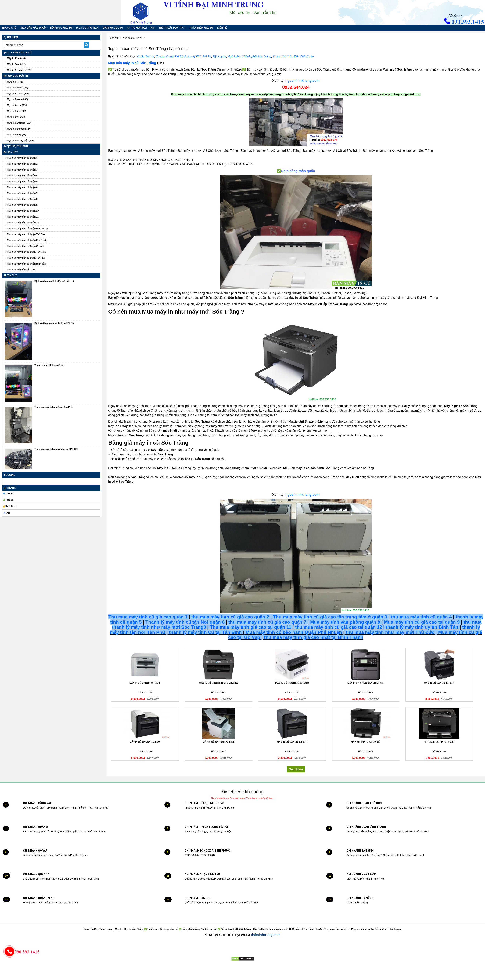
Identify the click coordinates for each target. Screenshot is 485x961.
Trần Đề (292, 56)
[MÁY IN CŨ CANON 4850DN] (292, 723)
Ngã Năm (234, 56)
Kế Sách (181, 56)
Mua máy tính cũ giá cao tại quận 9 (422, 622)
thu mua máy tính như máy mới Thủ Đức (390, 632)
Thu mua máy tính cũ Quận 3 (22, 169)
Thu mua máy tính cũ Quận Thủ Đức (25, 234)
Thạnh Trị (279, 56)
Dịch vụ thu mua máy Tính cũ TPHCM (54, 323)
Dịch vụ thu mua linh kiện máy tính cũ (54, 281)
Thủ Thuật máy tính (172, 27)
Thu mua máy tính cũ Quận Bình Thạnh (27, 228)
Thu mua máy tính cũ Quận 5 (22, 181)
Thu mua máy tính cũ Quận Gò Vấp (25, 246)
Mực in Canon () (17, 87)
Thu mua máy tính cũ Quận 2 (22, 164)
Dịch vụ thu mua (87, 27)
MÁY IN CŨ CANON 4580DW (145, 742)
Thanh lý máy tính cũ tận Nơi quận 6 (185, 622)
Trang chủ (9, 27)
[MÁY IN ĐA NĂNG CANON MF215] (365, 664)
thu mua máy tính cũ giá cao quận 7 (267, 622)
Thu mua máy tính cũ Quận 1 (22, 158)
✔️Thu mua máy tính (140, 27)
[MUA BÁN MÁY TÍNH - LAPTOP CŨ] (144, 12)
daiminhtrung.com (266, 935)
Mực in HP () (14, 81)
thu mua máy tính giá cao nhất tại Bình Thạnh (313, 637)
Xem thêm (296, 769)
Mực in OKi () (15, 117)
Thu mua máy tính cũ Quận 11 (22, 216)
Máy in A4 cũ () (16, 64)
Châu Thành (145, 56)
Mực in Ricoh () (16, 111)
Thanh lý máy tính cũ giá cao (49, 365)
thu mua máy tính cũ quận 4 (421, 616)
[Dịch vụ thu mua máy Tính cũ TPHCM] (18, 341)
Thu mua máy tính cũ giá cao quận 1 (147, 616)
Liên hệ (222, 27)
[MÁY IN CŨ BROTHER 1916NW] (292, 664)
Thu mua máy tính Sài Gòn (20, 269)
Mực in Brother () (17, 93)
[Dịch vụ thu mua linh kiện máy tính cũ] (18, 299)
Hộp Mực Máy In (61, 27)
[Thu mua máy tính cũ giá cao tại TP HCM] (18, 459)
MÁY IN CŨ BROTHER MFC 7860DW (218, 683)
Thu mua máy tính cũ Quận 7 (22, 193)
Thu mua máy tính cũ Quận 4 (22, 175)
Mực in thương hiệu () (20, 140)
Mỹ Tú (207, 56)
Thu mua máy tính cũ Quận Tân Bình (26, 252)
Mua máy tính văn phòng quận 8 (345, 622)
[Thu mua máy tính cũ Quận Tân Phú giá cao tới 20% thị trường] (18, 425)
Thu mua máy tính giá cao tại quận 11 (250, 627)
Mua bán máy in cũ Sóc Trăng (132, 63)
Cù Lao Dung (165, 56)
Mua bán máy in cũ (33, 27)
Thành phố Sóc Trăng (256, 56)
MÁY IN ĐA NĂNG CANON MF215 (365, 683)
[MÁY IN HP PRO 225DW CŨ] (365, 723)
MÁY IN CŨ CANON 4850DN (292, 742)
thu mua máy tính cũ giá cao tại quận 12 (338, 627)
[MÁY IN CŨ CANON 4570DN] (439, 664)
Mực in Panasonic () (18, 128)
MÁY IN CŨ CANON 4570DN (439, 683)
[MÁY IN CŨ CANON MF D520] (145, 664)
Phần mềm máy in (201, 27)
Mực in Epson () (17, 99)
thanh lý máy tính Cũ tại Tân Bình (205, 632)
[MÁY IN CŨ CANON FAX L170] (218, 723)
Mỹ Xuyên (219, 56)
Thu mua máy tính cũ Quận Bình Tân (26, 263)
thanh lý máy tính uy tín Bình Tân (421, 627)
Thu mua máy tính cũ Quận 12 (22, 222)
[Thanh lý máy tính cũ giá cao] (18, 383)
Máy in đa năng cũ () (18, 70)
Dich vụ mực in (113, 27)
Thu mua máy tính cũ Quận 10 (22, 211)
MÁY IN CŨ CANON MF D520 (144, 683)
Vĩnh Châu (306, 56)
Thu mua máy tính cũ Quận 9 (22, 205)
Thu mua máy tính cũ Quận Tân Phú (25, 258)
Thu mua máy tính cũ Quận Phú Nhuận (27, 240)
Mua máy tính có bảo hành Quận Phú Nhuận (294, 632)
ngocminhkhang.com (302, 81)
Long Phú (194, 56)
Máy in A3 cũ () (16, 58)
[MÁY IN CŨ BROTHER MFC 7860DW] (218, 664)
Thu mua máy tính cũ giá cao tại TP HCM (56, 449)
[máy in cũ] (295, 122)
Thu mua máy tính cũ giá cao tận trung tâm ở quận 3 (330, 616)
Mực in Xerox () (16, 105)
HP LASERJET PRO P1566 (439, 742)
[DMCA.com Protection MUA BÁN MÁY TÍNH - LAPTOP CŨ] (242, 958)
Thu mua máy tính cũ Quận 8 (22, 199)
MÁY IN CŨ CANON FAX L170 (219, 742)
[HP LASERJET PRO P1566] (439, 723)
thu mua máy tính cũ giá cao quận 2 (230, 616)
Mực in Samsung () (18, 123)
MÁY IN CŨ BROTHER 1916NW (292, 683)
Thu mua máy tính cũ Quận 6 (22, 187)
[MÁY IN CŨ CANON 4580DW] (145, 723)
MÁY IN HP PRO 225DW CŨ (365, 742)
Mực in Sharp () (16, 134)
